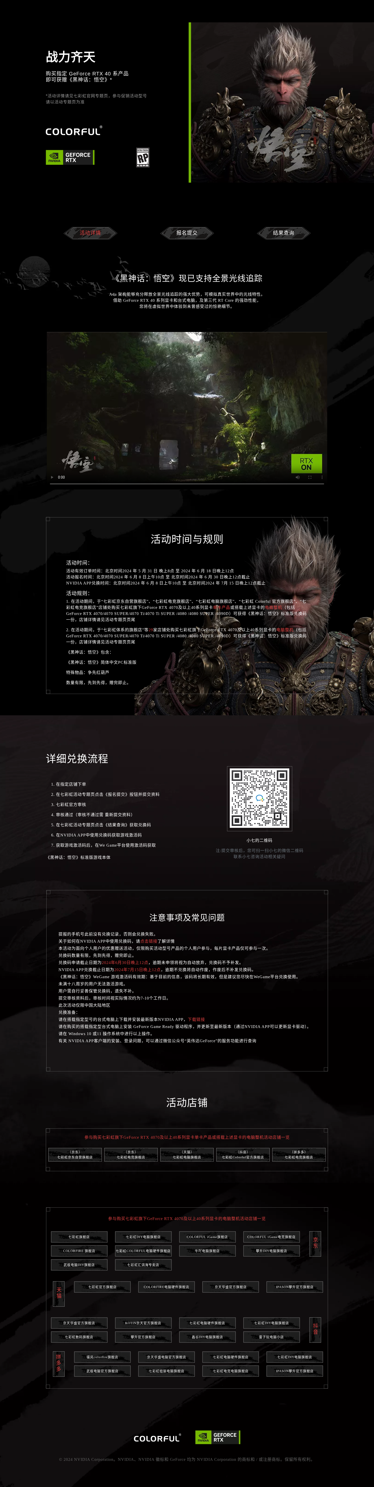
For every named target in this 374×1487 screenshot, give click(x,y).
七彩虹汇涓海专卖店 (143, 1265)
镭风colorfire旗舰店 (102, 1357)
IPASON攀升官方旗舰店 (295, 1287)
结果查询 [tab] (283, 233)
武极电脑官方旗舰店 (103, 1371)
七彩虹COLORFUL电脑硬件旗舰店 (143, 1251)
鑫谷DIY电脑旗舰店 (207, 1337)
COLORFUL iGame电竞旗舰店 (271, 1237)
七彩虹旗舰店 (79, 1237)
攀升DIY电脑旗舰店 (271, 1251)
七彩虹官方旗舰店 (102, 1287)
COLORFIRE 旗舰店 (79, 1251)
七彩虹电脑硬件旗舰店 (207, 1323)
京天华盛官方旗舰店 (231, 1287)
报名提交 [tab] (187, 233)
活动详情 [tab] (90, 233)
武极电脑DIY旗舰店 (79, 1265)
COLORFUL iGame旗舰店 (207, 1237)
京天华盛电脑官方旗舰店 (166, 1357)
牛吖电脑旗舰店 (207, 1251)
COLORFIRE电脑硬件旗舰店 (166, 1287)
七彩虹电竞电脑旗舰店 (231, 1371)
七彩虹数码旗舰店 (79, 1337)
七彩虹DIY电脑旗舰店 (143, 1237)
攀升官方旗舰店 (143, 1337)
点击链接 (148, 941)
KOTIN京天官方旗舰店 (143, 1323)
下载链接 (196, 1019)
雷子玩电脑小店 (271, 1337)
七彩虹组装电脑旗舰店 (166, 1371)
